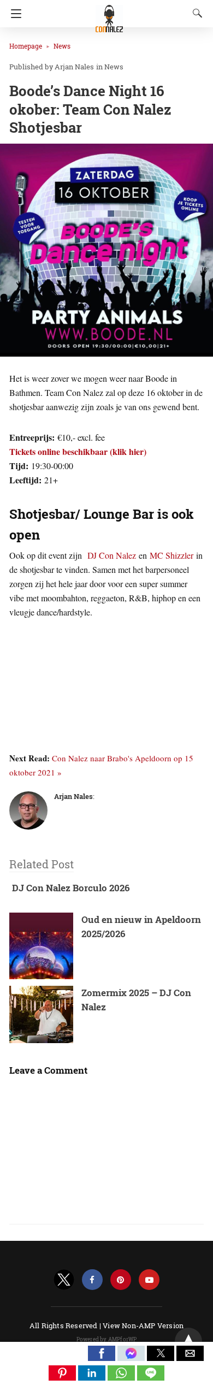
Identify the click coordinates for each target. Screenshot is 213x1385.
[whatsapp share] (122, 1377)
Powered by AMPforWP (106, 1339)
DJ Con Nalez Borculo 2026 (71, 887)
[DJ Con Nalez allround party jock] (109, 13)
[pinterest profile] (120, 1280)
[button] (101, 1353)
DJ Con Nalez (111, 555)
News (62, 46)
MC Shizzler (171, 555)
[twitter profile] (64, 1280)
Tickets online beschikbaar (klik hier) (77, 451)
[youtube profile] (149, 1280)
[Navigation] (13, 13)
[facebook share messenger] (132, 1357)
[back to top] (188, 1341)
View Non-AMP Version (143, 1325)
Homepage (25, 46)
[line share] (150, 1377)
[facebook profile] (92, 1280)
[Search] (195, 13)
